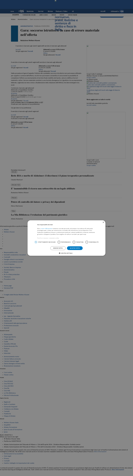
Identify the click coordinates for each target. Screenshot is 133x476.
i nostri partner (46, 228)
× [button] (103, 222)
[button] (66, 253)
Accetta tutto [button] (75, 248)
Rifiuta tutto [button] (58, 248)
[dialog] (66, 238)
